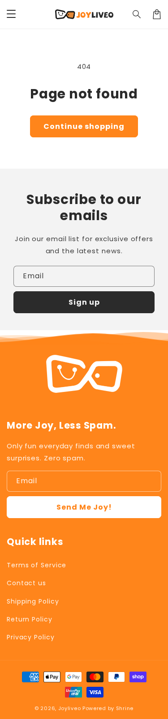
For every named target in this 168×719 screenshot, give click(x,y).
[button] (137, 14)
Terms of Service (36, 565)
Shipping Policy (33, 601)
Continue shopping (84, 126)
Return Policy (29, 619)
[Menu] (11, 14)
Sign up (84, 302)
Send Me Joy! (84, 507)
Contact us (26, 583)
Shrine (125, 708)
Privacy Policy (31, 637)
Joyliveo (69, 708)
